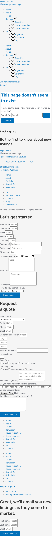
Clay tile (13, 363)
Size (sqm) (5, 252)
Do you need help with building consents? (18, 384)
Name (3, 323)
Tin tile (24, 363)
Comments (5, 285)
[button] (15, 19)
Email (2, 232)
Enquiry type (5, 316)
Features (4, 271)
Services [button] (9, 19)
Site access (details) (9, 380)
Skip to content (7, 1)
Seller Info (19, 37)
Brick (5, 369)
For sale (9, 16)
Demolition (19, 22)
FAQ (16, 41)
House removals (22, 28)
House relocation (22, 25)
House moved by (8, 256)
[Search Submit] (46, 115)
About (8, 13)
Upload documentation (10, 390)
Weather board (17, 369)
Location (4, 240)
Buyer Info (19, 34)
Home (8, 10)
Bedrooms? (5, 244)
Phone (3, 236)
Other (32, 363)
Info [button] (7, 31)
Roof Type (4, 360)
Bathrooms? (5, 248)
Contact (9, 448)
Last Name (5, 228)
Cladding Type (6, 366)
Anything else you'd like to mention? (16, 396)
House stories (6, 354)
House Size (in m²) (8, 350)
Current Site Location (10, 335)
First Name (5, 224)
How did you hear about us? (12, 288)
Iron (5, 363)
